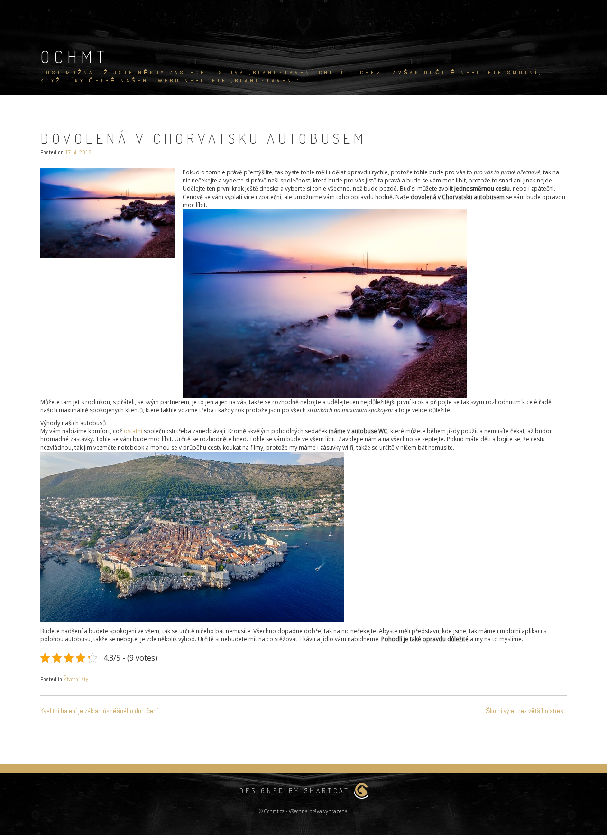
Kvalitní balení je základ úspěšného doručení (99, 711)
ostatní (132, 431)
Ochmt (74, 56)
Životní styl (77, 679)
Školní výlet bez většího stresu (526, 711)
